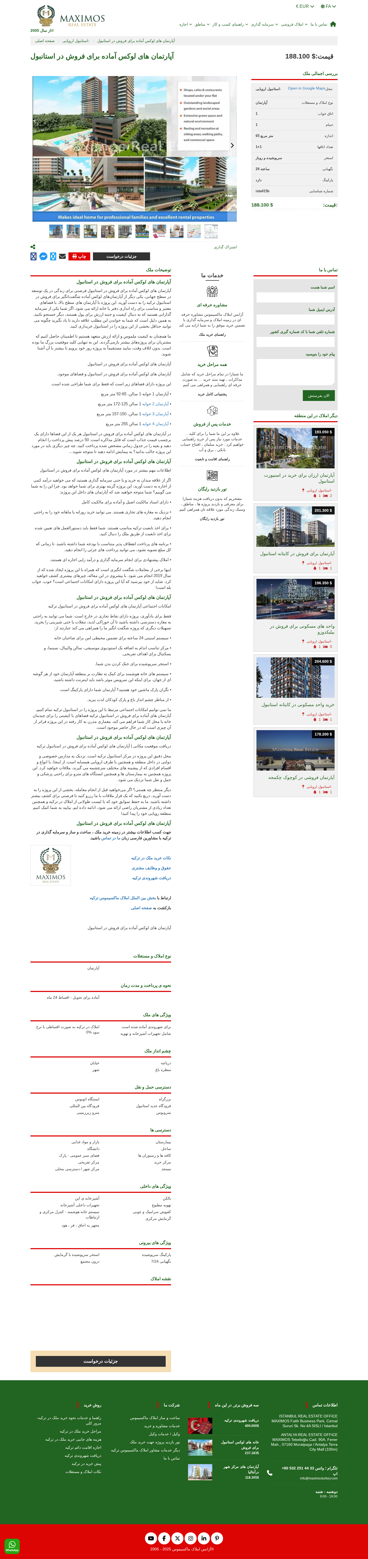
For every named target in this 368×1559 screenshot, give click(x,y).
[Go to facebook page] (33, 256)
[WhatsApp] (12, 1546)
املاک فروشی (292, 24)
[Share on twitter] (53, 256)
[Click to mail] (62, 256)
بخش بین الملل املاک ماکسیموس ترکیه (123, 897)
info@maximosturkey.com (319, 1478)
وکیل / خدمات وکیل (164, 1434)
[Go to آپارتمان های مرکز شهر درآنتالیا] (200, 1471)
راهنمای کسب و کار (228, 24)
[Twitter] (177, 1538)
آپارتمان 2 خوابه (155, 403)
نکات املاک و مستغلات (83, 1471)
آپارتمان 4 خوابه (155, 423)
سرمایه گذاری (262, 24)
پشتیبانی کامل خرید (212, 394)
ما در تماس (110, 838)
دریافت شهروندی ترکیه (151, 877)
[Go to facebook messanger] (43, 257)
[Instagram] (191, 1538)
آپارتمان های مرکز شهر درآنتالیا (241, 1469)
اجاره (183, 24)
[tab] (56, 231)
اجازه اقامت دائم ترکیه (83, 1447)
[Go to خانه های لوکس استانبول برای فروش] (200, 1446)
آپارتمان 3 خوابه (155, 413)
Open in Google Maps (306, 88)
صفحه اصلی (45, 41)
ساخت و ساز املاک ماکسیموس (155, 1418)
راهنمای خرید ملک (212, 334)
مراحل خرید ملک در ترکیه (80, 1431)
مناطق (200, 24)
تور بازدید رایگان (212, 519)
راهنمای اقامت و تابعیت (212, 459)
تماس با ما (319, 24)
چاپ (82, 256)
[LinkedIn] (204, 1538)
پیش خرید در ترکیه (86, 1463)
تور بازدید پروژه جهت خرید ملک (155, 1442)
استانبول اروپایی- (76, 41)
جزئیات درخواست (121, 256)
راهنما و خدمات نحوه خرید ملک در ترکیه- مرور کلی (69, 1420)
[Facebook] (164, 1538)
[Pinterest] (217, 1538)
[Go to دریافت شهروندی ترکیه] (200, 1424)
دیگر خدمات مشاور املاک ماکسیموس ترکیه (145, 1450)
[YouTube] (151, 1538)
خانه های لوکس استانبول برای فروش (240, 1445)
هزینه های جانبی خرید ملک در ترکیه (73, 1439)
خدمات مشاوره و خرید (162, 1426)
